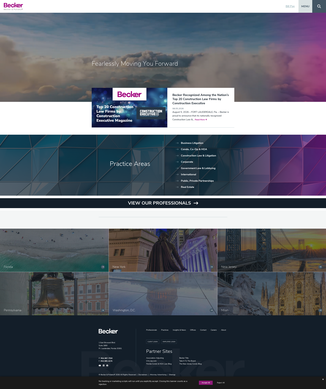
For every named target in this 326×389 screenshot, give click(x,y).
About (223, 330)
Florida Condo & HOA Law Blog (159, 364)
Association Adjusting (155, 358)
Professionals (151, 330)
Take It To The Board (187, 361)
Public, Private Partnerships (197, 181)
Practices (164, 330)
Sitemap (172, 374)
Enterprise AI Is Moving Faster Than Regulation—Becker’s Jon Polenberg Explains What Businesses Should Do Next (198, 101)
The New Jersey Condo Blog (190, 364)
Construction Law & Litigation (198, 155)
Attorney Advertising (158, 374)
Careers (214, 330)
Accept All (206, 382)
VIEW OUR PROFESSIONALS (159, 203)
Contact (203, 330)
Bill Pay (290, 6)
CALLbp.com (151, 361)
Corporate (187, 162)
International (188, 174)
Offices (193, 330)
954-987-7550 (106, 358)
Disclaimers (142, 374)
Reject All (221, 382)
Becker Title (183, 358)
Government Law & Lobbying (198, 168)
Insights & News (179, 330)
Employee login (169, 342)
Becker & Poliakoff (108, 374)
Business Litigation (192, 143)
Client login (153, 342)
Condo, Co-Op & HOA (194, 149)
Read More (177, 116)
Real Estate (187, 187)
